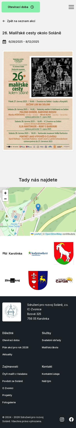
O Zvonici (7, 388)
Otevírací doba (18, 7)
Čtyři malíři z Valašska (14, 373)
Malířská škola (50, 347)
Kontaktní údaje (51, 373)
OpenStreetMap (53, 233)
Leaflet (37, 233)
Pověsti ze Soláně (12, 381)
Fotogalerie (9, 402)
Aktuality (7, 354)
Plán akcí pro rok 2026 (15, 347)
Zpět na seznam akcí (21, 21)
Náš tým (46, 381)
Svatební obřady (51, 340)
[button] (38, 207)
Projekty (7, 395)
